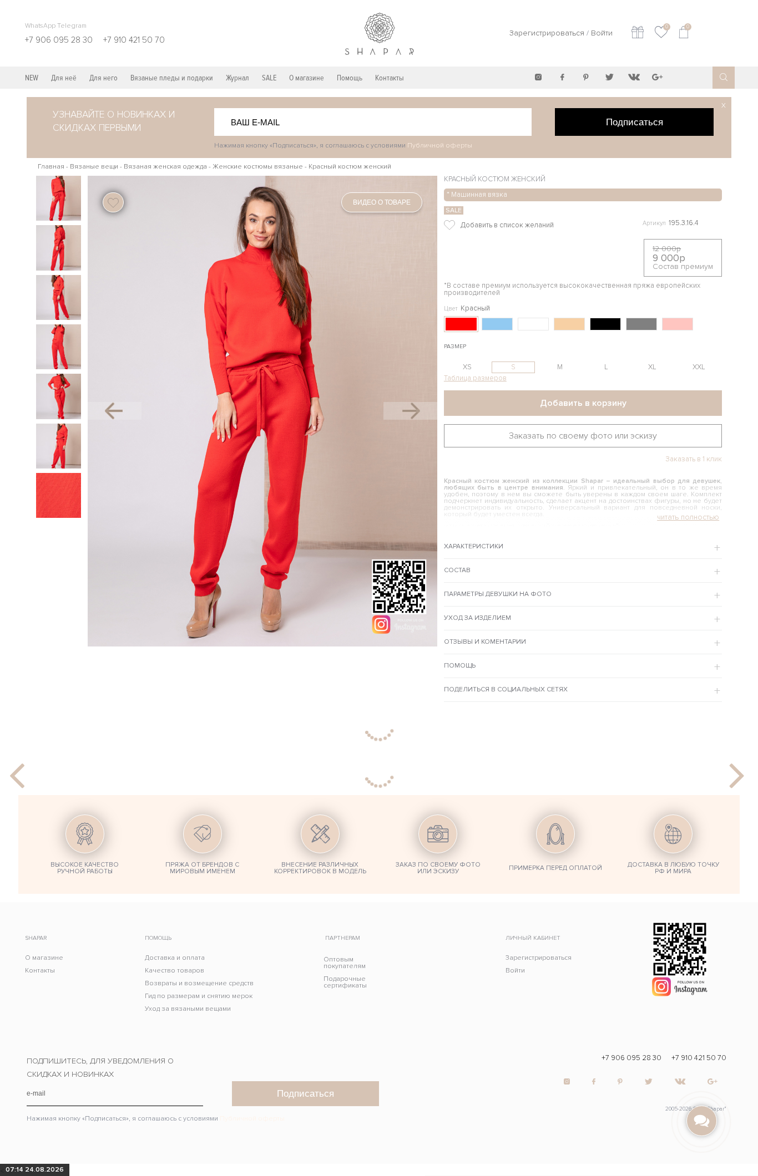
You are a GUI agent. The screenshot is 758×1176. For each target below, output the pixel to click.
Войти (602, 33)
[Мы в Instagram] (538, 77)
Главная (51, 166)
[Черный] (605, 324)
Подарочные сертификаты (345, 982)
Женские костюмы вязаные (258, 166)
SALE (269, 78)
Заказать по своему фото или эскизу (583, 435)
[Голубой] (497, 324)
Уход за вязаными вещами (188, 1009)
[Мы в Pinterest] (586, 77)
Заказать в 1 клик (693, 459)
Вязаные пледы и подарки (171, 78)
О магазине (306, 78)
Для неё (64, 78)
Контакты (389, 78)
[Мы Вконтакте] (634, 77)
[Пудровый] (677, 324)
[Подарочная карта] (637, 33)
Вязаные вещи (94, 166)
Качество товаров (174, 970)
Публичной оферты (439, 145)
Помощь (349, 78)
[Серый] (641, 324)
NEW (31, 78)
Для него (103, 78)
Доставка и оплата (175, 958)
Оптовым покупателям (345, 962)
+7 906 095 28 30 (631, 1058)
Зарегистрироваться (546, 33)
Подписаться (634, 122)
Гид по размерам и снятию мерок (198, 996)
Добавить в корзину (583, 403)
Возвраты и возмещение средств (199, 983)
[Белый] (533, 324)
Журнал (237, 78)
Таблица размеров (475, 378)
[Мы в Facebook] (562, 77)
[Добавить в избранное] (525, 225)
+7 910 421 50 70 (698, 1058)
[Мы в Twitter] (610, 77)
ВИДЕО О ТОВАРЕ (382, 202)
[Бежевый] (569, 324)
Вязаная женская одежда (165, 166)
